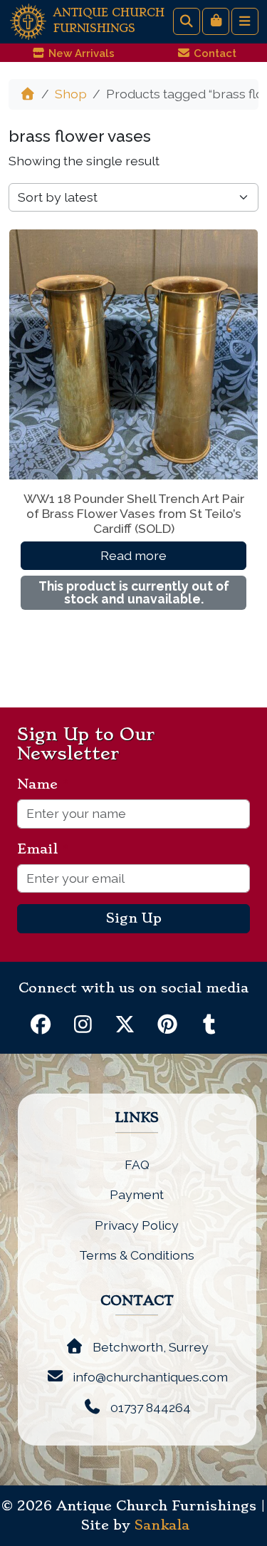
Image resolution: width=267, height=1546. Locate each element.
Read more (133, 555)
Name (43, 784)
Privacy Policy (137, 1225)
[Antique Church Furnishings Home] (28, 20)
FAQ (137, 1164)
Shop (71, 93)
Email (43, 849)
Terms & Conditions (136, 1254)
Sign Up (134, 918)
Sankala (162, 1525)
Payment (137, 1194)
